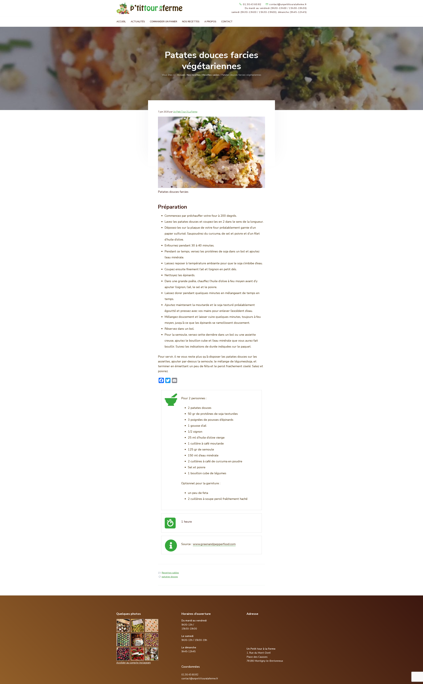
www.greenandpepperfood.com (214, 544)
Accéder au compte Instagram (133, 662)
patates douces (170, 576)
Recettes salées (170, 572)
